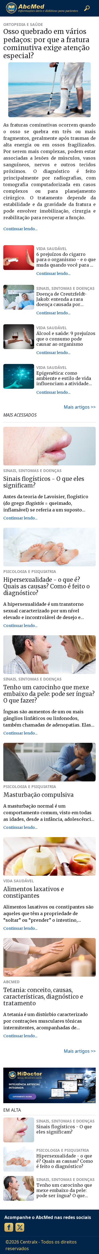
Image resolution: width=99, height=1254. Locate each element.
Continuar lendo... (20, 228)
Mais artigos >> (80, 407)
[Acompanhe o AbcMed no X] (19, 1227)
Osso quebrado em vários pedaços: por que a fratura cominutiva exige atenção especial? (46, 43)
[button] (87, 8)
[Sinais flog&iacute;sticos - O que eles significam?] (18, 1130)
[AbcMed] (42, 8)
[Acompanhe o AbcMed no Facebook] (8, 1227)
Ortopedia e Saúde (23, 24)
